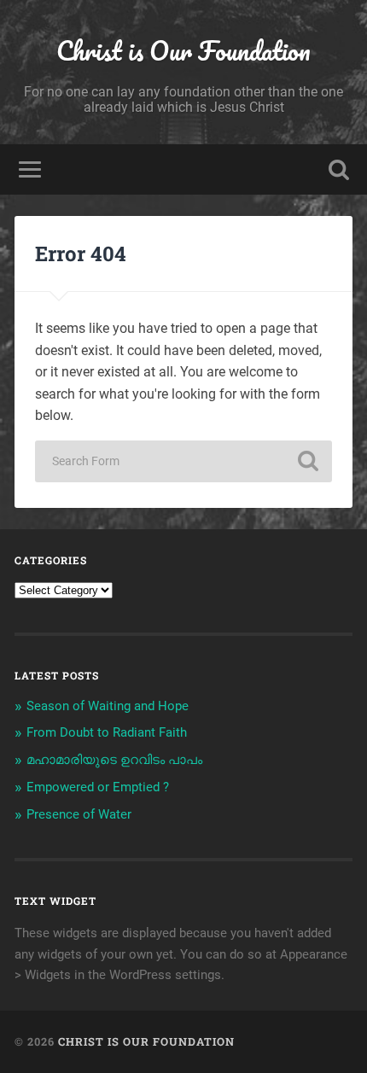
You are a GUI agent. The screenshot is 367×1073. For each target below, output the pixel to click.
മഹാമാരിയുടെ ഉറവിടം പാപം (114, 759)
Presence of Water (78, 814)
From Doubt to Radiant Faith (106, 732)
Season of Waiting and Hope (107, 706)
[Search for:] (183, 461)
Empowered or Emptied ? (97, 787)
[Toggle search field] (339, 169)
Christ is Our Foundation (183, 51)
